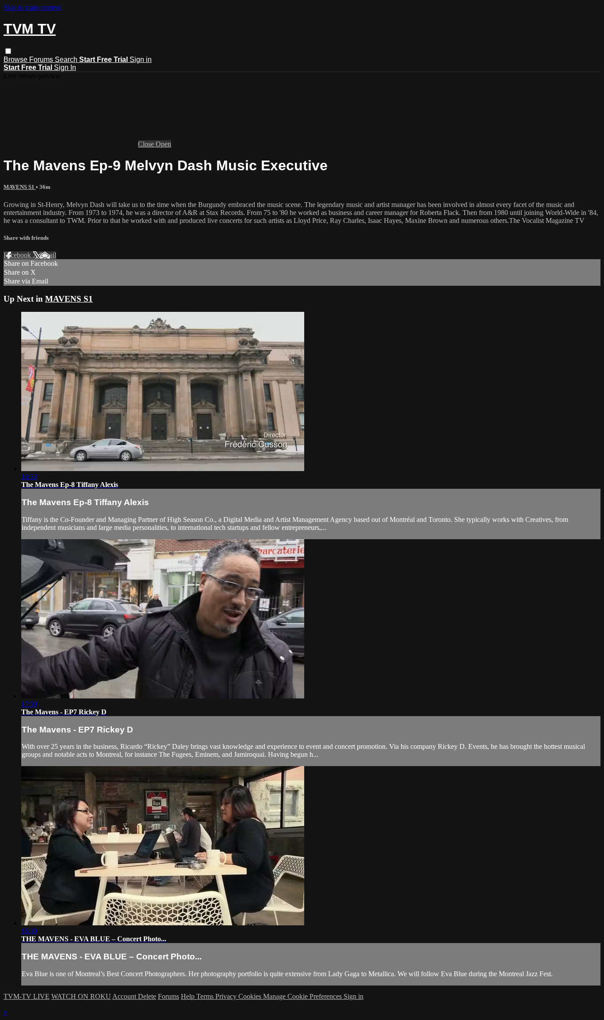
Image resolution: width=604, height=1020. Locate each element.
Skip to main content (32, 7)
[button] (8, 51)
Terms (205, 996)
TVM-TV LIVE (27, 996)
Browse (16, 59)
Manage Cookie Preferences (303, 996)
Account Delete (134, 996)
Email (48, 255)
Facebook (18, 255)
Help (188, 996)
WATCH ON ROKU (81, 996)
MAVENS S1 (20, 187)
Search (67, 59)
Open (163, 144)
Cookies (250, 996)
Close (147, 144)
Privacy (226, 996)
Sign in (141, 59)
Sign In (65, 67)
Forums (42, 59)
